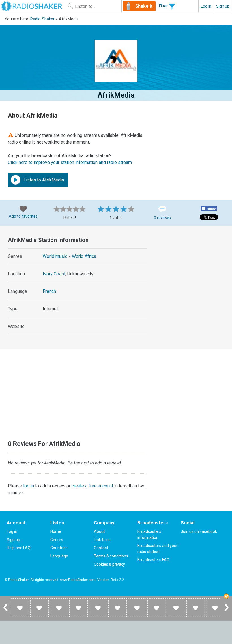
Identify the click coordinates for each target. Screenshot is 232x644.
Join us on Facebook (199, 531)
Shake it (143, 6)
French (49, 291)
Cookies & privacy (109, 564)
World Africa (84, 256)
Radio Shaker (42, 19)
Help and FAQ (19, 548)
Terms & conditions (111, 556)
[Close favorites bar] (226, 596)
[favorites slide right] (226, 611)
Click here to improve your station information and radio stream (70, 162)
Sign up (222, 6)
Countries (59, 548)
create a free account (92, 486)
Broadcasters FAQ (153, 559)
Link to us (102, 539)
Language (59, 556)
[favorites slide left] (5, 611)
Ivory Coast (54, 273)
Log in (206, 6)
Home (55, 531)
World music (55, 256)
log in (28, 486)
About (99, 531)
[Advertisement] (193, 265)
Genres (56, 539)
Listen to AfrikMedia (43, 180)
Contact (101, 548)
